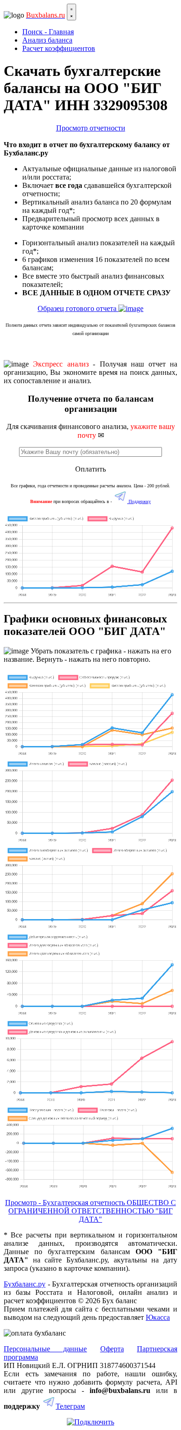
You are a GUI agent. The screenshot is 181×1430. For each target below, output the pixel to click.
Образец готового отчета (78, 308)
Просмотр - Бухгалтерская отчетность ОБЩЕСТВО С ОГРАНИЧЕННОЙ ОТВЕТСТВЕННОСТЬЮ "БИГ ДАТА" (90, 1211)
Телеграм (70, 1406)
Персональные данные (45, 1349)
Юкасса (158, 1317)
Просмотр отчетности (90, 128)
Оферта (112, 1349)
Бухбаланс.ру (24, 1284)
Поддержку (139, 501)
